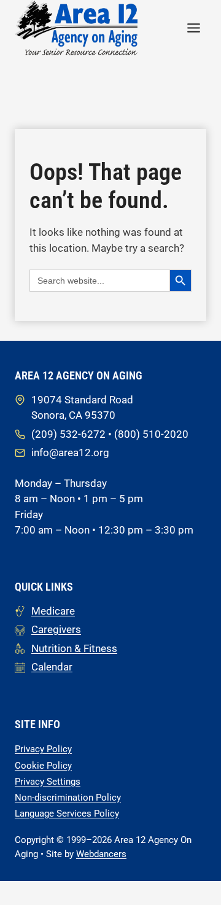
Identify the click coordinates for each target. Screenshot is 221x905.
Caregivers (56, 629)
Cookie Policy (43, 765)
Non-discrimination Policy (68, 797)
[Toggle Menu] (193, 28)
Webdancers (101, 854)
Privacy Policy (43, 749)
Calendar (51, 667)
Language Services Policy (67, 813)
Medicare (53, 611)
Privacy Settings (47, 781)
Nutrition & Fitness (74, 648)
